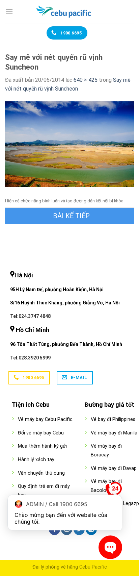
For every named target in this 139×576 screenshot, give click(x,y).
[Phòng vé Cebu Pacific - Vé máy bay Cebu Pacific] (69, 12)
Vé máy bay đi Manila (114, 433)
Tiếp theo (69, 216)
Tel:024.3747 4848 (30, 316)
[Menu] (9, 11)
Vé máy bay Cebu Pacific (45, 419)
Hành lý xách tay (36, 459)
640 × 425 (86, 80)
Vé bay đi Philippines (113, 419)
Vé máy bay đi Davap (114, 468)
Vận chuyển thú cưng (41, 473)
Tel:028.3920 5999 (30, 357)
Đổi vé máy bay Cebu (41, 433)
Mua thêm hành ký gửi (42, 446)
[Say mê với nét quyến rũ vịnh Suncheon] (69, 144)
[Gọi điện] (113, 491)
